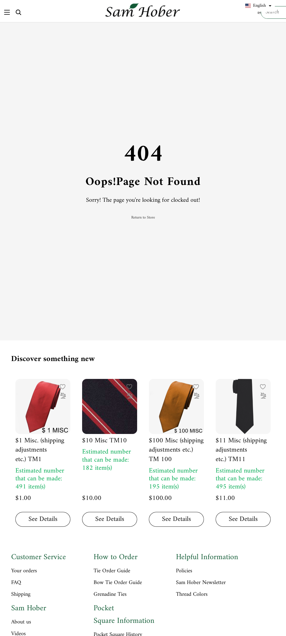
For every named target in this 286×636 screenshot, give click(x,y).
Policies (184, 571)
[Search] (18, 12)
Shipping (20, 594)
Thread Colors (192, 594)
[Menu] (7, 12)
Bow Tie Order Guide (118, 582)
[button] (258, 6)
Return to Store (143, 218)
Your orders (24, 571)
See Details (43, 519)
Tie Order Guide (112, 571)
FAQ (16, 582)
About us (21, 622)
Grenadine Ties (110, 594)
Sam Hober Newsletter (201, 582)
